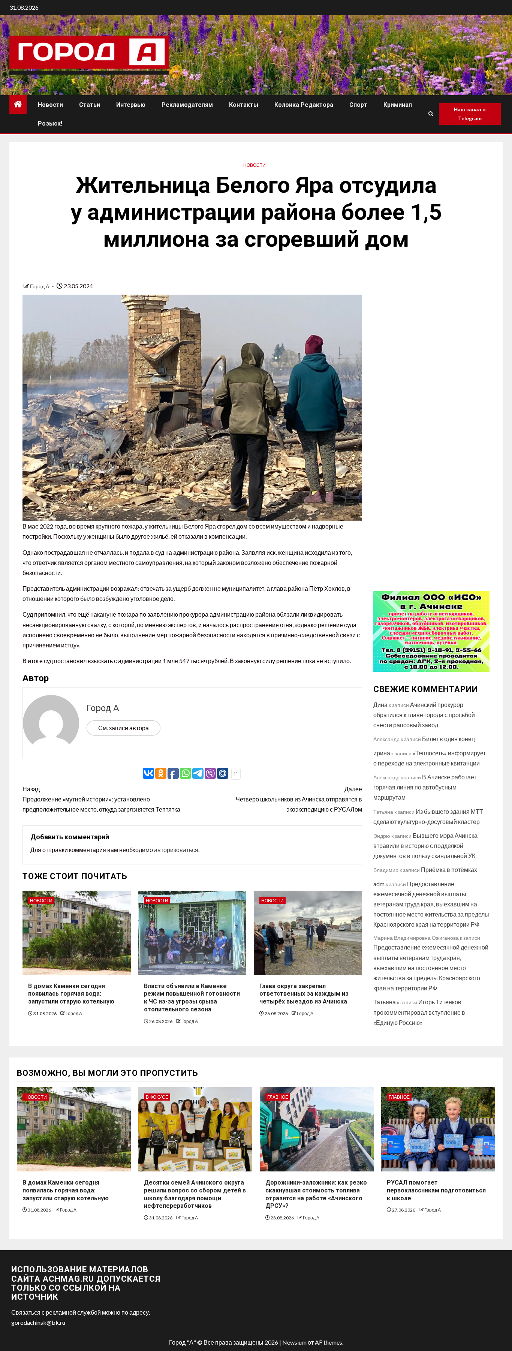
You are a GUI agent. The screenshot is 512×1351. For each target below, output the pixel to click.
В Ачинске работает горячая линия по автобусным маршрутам (424, 787)
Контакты (243, 104)
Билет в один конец (448, 738)
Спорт (358, 104)
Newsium (294, 1342)
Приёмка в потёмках (449, 869)
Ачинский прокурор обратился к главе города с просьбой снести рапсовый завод (424, 714)
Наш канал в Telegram (470, 113)
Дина (380, 704)
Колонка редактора (303, 104)
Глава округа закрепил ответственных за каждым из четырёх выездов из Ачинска (304, 994)
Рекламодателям (187, 104)
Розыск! (50, 123)
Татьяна (384, 1001)
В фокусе (157, 1097)
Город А (40, 286)
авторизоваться (176, 849)
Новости (50, 104)
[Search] (430, 114)
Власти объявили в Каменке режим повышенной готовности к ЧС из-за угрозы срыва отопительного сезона (192, 998)
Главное (277, 1097)
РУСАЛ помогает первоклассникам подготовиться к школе (436, 1190)
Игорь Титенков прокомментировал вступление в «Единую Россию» (419, 1012)
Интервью (130, 104)
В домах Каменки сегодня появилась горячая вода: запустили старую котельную (71, 994)
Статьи (89, 104)
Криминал (397, 104)
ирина (381, 752)
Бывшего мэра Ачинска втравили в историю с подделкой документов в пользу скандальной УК (425, 845)
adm (379, 883)
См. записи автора (123, 727)
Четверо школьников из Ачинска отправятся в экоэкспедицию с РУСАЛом (299, 799)
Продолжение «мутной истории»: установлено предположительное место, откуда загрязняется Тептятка (101, 799)
